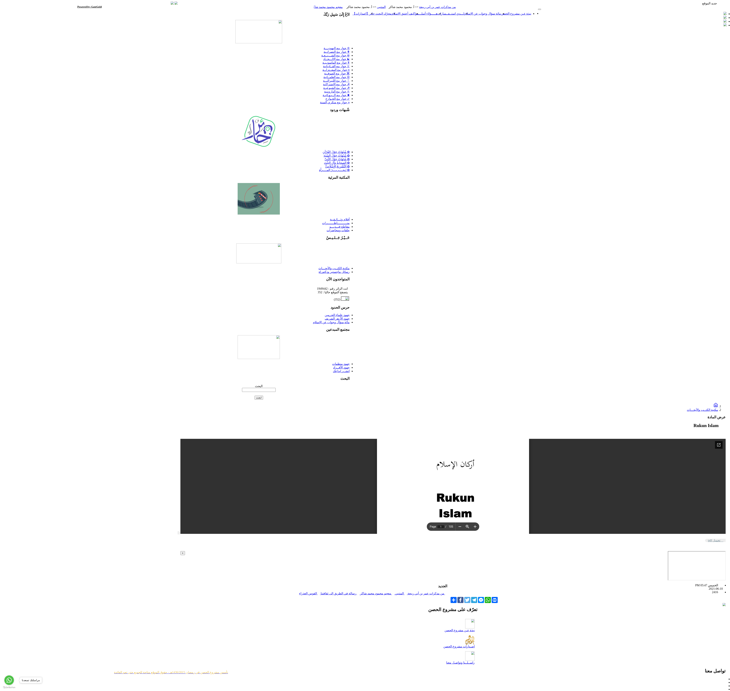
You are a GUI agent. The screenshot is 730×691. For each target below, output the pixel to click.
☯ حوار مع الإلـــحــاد (336, 59)
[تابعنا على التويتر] (725, 13)
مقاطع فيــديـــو (339, 226)
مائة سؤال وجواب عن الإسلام (482, 13)
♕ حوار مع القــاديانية (336, 66)
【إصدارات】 (360, 13)
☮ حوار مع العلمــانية (336, 77)
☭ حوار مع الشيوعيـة (336, 88)
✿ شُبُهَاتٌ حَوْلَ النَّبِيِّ (337, 159)
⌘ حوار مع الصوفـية (337, 73)
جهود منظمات (341, 363)
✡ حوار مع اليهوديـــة (337, 48)
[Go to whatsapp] (9, 680)
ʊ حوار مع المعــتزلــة (336, 69)
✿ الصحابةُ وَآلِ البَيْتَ (337, 162)
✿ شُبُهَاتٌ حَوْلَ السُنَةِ (337, 155)
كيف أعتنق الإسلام (403, 13)
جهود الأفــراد (341, 367)
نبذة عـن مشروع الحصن (516, 13)
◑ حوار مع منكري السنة (335, 102)
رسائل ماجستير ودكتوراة (334, 271)
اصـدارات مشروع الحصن (459, 646)
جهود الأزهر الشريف (337, 318)
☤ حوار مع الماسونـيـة (336, 62)
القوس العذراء (308, 593)
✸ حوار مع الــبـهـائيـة (336, 95)
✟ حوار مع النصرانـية (337, 51)
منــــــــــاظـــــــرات (336, 223)
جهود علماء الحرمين (337, 315)
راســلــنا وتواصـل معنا (460, 662)
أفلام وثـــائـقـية (340, 219)
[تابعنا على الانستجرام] (725, 21)
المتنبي (409, 7)
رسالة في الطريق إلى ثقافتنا (338, 593)
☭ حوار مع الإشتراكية (336, 84)
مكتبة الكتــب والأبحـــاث (334, 268)
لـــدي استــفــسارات (450, 13)
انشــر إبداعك (341, 371)
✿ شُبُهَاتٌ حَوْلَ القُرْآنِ (336, 152)
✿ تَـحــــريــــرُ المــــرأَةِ (334, 170)
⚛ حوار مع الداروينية (337, 91)
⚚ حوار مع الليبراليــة (336, 80)
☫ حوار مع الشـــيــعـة (335, 55)
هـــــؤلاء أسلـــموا (426, 13)
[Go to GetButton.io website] (9, 687)
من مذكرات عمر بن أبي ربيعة (466, 7)
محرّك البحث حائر (380, 13)
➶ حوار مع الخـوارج (337, 98)
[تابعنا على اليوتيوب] (725, 25)
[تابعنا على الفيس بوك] (725, 17)
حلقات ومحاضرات (338, 230)
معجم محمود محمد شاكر (355, 7)
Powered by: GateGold (89, 6)
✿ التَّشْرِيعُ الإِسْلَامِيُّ (337, 166)
